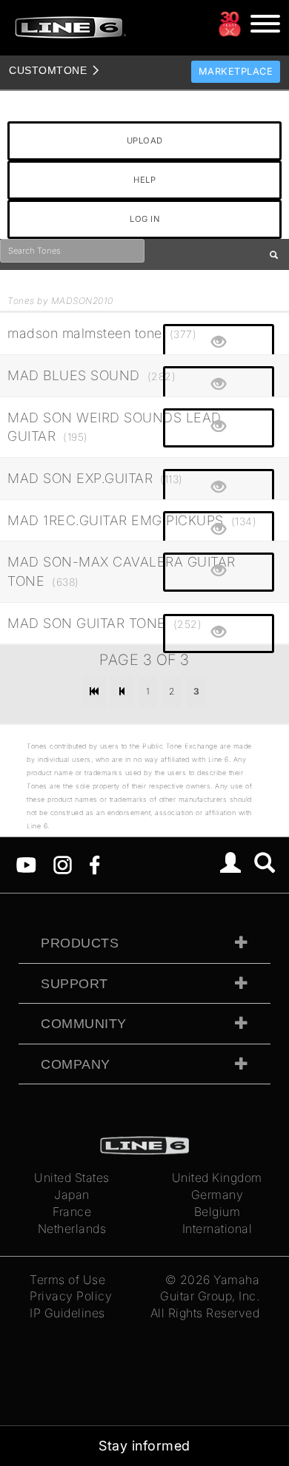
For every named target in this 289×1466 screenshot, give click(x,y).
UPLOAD (145, 140)
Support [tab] (74, 983)
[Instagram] (62, 864)
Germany (217, 1194)
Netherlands (72, 1228)
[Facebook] (94, 864)
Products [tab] (80, 943)
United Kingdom (217, 1177)
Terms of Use (67, 1279)
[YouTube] (26, 864)
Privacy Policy (71, 1295)
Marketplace (236, 71)
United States (72, 1177)
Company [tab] (75, 1064)
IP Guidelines (67, 1312)
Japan (72, 1194)
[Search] (265, 864)
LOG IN (144, 219)
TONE (48, 70)
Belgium (217, 1211)
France (72, 1211)
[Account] (231, 864)
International (217, 1228)
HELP (144, 180)
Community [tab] (84, 1023)
